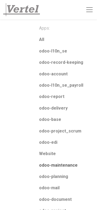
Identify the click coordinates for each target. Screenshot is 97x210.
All (41, 39)
